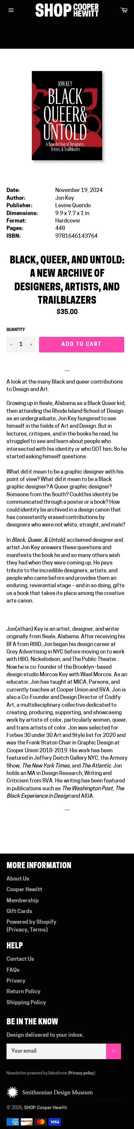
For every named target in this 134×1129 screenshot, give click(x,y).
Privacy (17, 930)
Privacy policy (81, 1073)
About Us (18, 879)
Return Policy (23, 992)
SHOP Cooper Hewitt (45, 1108)
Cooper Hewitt (24, 890)
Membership (23, 901)
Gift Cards (19, 911)
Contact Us (20, 959)
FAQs (13, 970)
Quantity (16, 330)
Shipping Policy (26, 1003)
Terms (38, 930)
